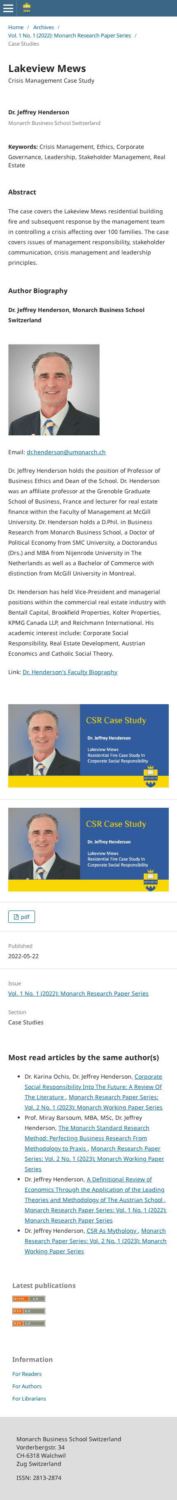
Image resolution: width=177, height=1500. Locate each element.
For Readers (27, 1374)
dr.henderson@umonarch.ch (66, 452)
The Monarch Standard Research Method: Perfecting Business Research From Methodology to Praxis (87, 1138)
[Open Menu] (8, 8)
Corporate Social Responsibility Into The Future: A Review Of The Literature (93, 1086)
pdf (24, 916)
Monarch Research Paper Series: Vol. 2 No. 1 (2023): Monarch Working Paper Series (94, 1158)
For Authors (27, 1386)
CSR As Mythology (112, 1230)
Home (15, 27)
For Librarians (29, 1398)
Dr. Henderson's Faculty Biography (70, 672)
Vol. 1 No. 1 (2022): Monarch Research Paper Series (69, 35)
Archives (43, 27)
